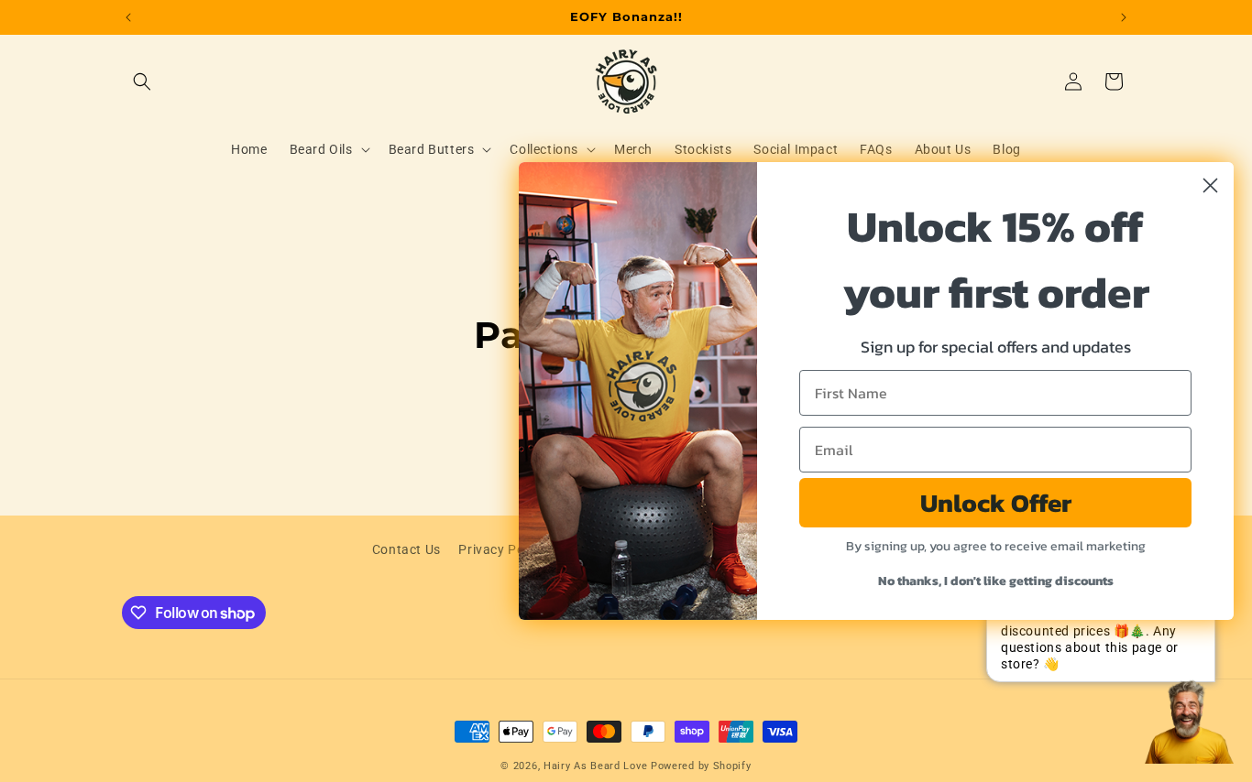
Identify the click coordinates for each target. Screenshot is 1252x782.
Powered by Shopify (701, 766)
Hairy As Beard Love (595, 766)
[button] (142, 81)
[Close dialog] (1210, 185)
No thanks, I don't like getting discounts (996, 581)
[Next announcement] (1124, 17)
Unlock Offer (995, 502)
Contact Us (406, 549)
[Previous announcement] (128, 17)
